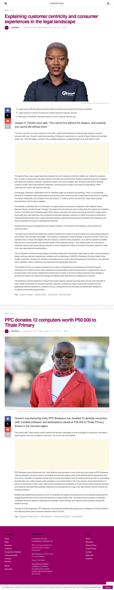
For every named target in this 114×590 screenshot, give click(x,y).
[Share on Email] (8, 121)
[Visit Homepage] (57, 3)
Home (6, 10)
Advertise (89, 542)
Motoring (7, 561)
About (88, 538)
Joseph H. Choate (26, 294)
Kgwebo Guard (40, 294)
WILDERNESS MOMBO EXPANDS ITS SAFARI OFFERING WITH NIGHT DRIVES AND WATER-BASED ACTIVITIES (42, 569)
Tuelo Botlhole (77, 516)
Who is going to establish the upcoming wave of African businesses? (42, 547)
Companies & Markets (13, 552)
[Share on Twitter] (8, 115)
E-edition (89, 558)
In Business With (11, 555)
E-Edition (8, 548)
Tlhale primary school (62, 516)
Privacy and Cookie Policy (92, 587)
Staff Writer (15, 27)
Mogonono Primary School (29, 516)
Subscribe (8, 569)
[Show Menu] (6, 3)
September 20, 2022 (29, 27)
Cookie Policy (91, 548)
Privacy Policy (91, 545)
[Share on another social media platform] (8, 126)
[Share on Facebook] (8, 110)
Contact (89, 552)
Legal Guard (52, 294)
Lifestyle (8, 558)
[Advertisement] (62, 158)
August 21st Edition (38, 560)
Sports (7, 566)
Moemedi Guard (65, 294)
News (12, 10)
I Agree (108, 587)
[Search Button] (108, 3)
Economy (8, 545)
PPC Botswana (46, 516)
